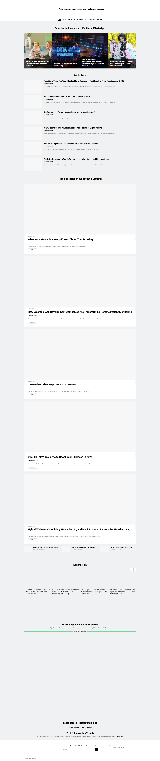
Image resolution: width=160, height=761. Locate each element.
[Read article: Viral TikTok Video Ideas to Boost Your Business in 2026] (80, 430)
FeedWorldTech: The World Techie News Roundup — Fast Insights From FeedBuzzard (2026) (84, 81)
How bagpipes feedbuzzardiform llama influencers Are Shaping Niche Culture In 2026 (94, 592)
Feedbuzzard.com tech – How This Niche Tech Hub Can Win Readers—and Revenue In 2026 (37, 592)
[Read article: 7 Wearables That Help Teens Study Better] (80, 357)
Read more (33, 249)
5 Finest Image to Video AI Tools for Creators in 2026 (67, 96)
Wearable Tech (82, 19)
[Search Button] (158, 19)
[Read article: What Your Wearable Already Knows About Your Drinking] (80, 212)
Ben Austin (32, 243)
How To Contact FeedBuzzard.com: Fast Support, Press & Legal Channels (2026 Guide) (65, 592)
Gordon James (33, 315)
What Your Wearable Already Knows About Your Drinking (60, 239)
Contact (99, 19)
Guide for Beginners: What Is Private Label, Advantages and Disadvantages (76, 159)
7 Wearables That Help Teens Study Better (52, 384)
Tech (64, 19)
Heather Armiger (49, 83)
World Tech (71, 19)
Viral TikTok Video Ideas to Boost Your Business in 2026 (60, 457)
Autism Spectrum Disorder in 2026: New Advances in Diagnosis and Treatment (37, 64)
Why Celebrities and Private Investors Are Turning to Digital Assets (73, 128)
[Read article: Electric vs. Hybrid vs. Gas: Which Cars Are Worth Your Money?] (33, 148)
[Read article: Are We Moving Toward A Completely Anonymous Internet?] (33, 117)
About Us (92, 19)
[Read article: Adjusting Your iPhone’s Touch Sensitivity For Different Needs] (28, 549)
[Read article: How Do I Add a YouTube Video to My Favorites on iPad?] (104, 549)
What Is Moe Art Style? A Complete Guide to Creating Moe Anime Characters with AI (121, 64)
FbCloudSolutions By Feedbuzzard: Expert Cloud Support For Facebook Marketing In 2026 (122, 592)
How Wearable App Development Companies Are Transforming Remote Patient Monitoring (80, 311)
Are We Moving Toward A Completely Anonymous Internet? (69, 112)
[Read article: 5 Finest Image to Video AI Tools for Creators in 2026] (33, 101)
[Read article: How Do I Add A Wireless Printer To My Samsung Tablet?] (66, 549)
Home (59, 19)
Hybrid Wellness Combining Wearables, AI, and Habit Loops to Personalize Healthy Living (79, 529)
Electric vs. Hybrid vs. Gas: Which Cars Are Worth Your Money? (71, 143)
